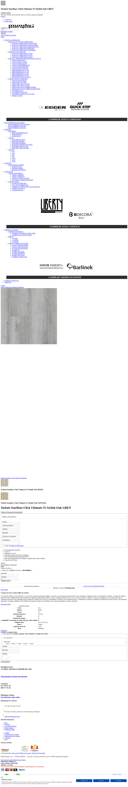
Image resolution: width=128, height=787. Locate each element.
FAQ (5, 739)
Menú (2, 37)
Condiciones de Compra (11, 734)
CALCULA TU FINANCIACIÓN (93, 586)
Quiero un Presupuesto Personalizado (11, 512)
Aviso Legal (15, 753)
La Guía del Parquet (10, 726)
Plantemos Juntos (9, 729)
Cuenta (3, 285)
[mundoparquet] (22, 28)
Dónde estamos (9, 728)
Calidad (6, 733)
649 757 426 (16, 706)
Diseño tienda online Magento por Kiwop (13, 760)
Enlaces (3, 16)
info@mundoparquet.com (12, 716)
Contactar (7, 738)
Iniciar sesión (8, 21)
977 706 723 (8, 706)
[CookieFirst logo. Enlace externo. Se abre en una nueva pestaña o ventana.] (2, 777)
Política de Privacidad (16, 545)
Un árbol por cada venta (10, 697)
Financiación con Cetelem (12, 736)
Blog (5, 723)
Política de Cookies (25, 753)
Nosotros (7, 724)
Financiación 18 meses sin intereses (14, 676)
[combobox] (9, 30)
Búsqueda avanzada (7, 31)
